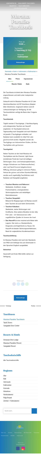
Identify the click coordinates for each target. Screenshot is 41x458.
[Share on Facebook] (14, 284)
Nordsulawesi (8, 394)
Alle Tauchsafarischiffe (11, 360)
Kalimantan (32, 71)
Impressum (20, 435)
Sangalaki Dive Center (11, 326)
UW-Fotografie (20, 8)
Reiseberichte (4, 435)
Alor (4, 376)
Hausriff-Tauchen (26, 3)
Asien (15, 71)
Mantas (13, 6)
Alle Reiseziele (27, 432)
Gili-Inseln (6, 382)
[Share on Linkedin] (22, 284)
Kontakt (10, 432)
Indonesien (22, 71)
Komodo (6, 388)
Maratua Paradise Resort (12, 343)
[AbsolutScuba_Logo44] (21, 426)
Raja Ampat (7, 398)
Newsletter (36, 432)
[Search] (34, 411)
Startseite (8, 71)
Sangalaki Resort (9, 346)
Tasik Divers (7, 323)
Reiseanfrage (18, 432)
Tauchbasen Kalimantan (20, 276)
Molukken (6, 391)
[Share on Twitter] (18, 284)
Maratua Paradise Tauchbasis (14, 319)
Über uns (3, 432)
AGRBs (12, 435)
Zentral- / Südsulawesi (11, 401)
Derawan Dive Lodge (10, 340)
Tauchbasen (23, 6)
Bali (4, 379)
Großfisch (11, 3)
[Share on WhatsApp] (27, 284)
